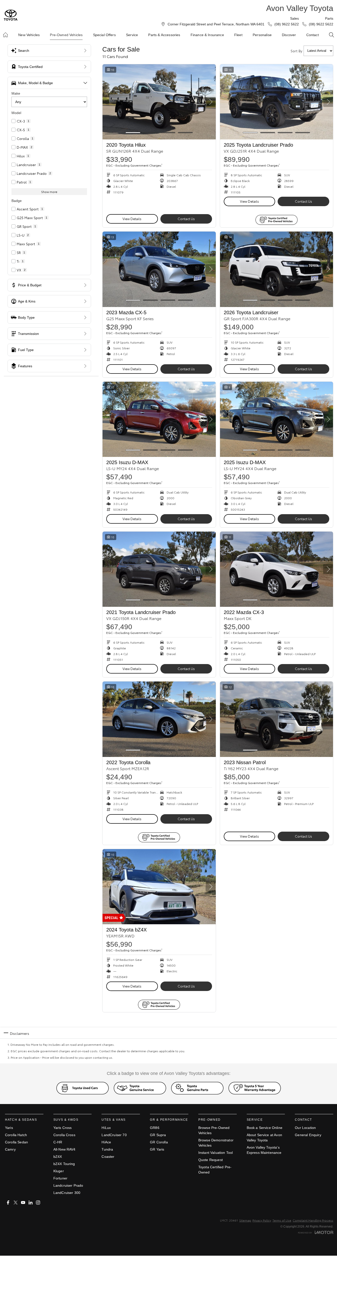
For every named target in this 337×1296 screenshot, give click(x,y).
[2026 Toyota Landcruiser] (276, 269)
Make (15, 93)
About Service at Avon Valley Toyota (264, 1137)
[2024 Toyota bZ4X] (159, 886)
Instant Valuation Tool (215, 1153)
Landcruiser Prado (68, 1185)
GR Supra (158, 1135)
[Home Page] (10, 15)
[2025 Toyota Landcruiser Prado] (276, 101)
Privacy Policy (261, 1220)
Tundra (107, 1149)
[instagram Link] (38, 1202)
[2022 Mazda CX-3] (276, 569)
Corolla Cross (64, 1135)
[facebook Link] (8, 1202)
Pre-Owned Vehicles (66, 35)
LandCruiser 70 (114, 1135)
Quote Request (210, 1160)
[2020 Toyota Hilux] (159, 101)
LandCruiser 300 (66, 1193)
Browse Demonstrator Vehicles (215, 1142)
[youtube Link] (23, 1202)
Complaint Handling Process (313, 1220)
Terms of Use (281, 1220)
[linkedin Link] (30, 1202)
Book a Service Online (264, 1128)
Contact (312, 35)
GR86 (154, 1128)
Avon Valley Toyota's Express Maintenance (264, 1150)
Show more (49, 191)
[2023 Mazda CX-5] (159, 269)
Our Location (305, 1128)
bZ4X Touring (64, 1164)
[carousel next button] (211, 102)
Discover (289, 35)
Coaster (108, 1157)
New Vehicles (29, 35)
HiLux (106, 1128)
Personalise (262, 35)
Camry (10, 1149)
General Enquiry (308, 1135)
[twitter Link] (15, 1202)
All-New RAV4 (64, 1149)
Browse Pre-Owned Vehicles (214, 1130)
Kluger (58, 1171)
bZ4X (57, 1157)
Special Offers (104, 35)
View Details (131, 218)
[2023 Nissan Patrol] (276, 719)
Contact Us (186, 218)
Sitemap (245, 1220)
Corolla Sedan (16, 1142)
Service (132, 35)
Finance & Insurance (207, 35)
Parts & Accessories (164, 35)
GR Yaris (157, 1149)
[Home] (5, 34)
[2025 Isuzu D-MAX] (159, 419)
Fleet (238, 35)
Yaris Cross (62, 1128)
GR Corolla (159, 1142)
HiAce (106, 1142)
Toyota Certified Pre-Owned (214, 1169)
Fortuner (60, 1178)
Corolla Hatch (16, 1135)
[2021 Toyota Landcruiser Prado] (159, 569)
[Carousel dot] (132, 132)
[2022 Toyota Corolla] (159, 719)
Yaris (9, 1128)
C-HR (57, 1142)
